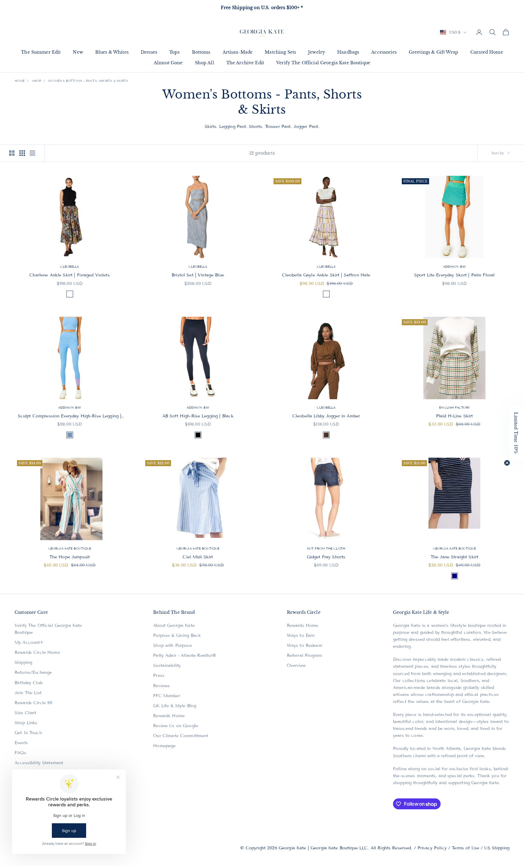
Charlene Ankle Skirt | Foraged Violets (69, 275)
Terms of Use (465, 848)
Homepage (164, 745)
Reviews (161, 685)
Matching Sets (280, 52)
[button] (516, 433)
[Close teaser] (507, 463)
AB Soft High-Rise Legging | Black (198, 416)
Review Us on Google (175, 725)
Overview (296, 665)
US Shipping (496, 848)
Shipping (23, 662)
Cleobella (69, 267)
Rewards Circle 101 (33, 702)
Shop (36, 81)
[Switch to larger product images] (12, 153)
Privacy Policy (432, 848)
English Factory (454, 408)
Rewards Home (169, 715)
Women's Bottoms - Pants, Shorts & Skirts (88, 81)
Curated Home (486, 52)
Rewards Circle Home (37, 652)
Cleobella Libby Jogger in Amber (326, 416)
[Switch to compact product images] (32, 153)
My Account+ (29, 642)
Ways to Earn (301, 635)
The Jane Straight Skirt (454, 557)
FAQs (20, 752)
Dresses (149, 52)
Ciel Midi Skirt (198, 557)
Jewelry (316, 52)
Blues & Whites (112, 52)
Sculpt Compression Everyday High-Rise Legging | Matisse (70, 416)
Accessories (384, 52)
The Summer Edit (41, 52)
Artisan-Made (238, 52)
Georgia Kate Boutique (69, 548)
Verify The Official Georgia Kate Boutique (323, 62)
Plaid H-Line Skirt (454, 416)
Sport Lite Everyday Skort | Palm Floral (454, 275)
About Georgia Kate (174, 625)
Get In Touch (28, 732)
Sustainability (167, 665)
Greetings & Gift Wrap (433, 52)
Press (158, 675)
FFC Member (166, 695)
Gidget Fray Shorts (326, 557)
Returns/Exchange (33, 672)
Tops (174, 52)
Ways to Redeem (304, 645)
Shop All (204, 62)
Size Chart (25, 712)
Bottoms (201, 52)
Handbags (348, 52)
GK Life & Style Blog (174, 705)
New (78, 52)
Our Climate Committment (180, 735)
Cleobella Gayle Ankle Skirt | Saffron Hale (326, 275)
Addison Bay (454, 267)
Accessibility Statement (39, 762)
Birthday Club (28, 682)
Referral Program (304, 655)
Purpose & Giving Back (177, 635)
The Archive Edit (245, 62)
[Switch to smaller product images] (22, 153)
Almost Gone (168, 62)
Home (20, 81)
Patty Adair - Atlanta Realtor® (184, 655)
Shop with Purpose (172, 645)
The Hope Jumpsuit (69, 557)
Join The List (28, 692)
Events (21, 742)
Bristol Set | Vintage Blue (198, 275)
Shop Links (26, 722)
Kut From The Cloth (326, 548)
